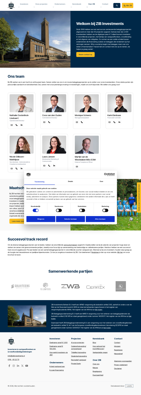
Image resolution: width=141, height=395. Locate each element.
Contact (117, 343)
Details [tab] (70, 181)
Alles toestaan (100, 219)
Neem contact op (85, 54)
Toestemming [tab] (39, 182)
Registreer (95, 252)
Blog (94, 343)
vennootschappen (70, 245)
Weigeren (40, 219)
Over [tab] (101, 181)
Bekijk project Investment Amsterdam (139, 197)
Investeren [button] (24, 4)
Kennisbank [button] (76, 4)
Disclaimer (118, 368)
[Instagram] (14, 366)
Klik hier (120, 252)
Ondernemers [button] (60, 4)
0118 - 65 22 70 (13, 360)
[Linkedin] (18, 366)
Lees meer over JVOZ (20, 221)
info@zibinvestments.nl (16, 356)
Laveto (129, 386)
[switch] (59, 210)
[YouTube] (26, 366)
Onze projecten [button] (41, 4)
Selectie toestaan (70, 219)
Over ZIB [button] (91, 4)
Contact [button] (105, 4)
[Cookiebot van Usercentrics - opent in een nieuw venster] (106, 174)
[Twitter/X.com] (22, 366)
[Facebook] (9, 366)
